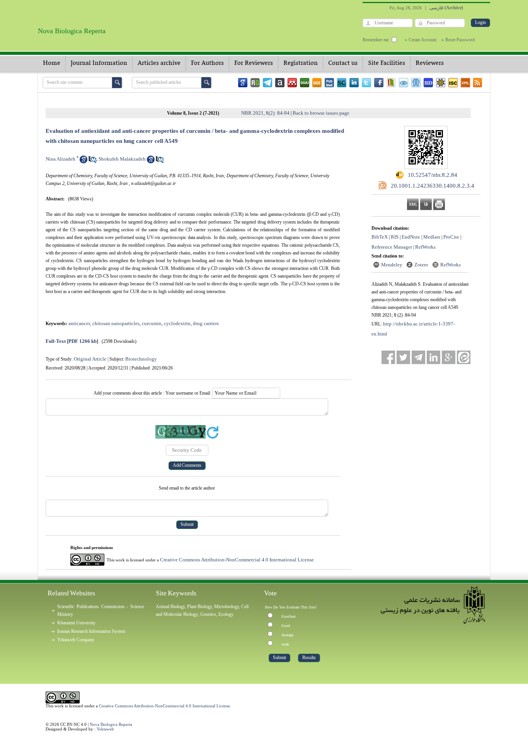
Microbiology (226, 606)
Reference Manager (391, 247)
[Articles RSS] (477, 82)
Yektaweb (105, 729)
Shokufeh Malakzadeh (122, 159)
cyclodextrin (177, 323)
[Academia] (279, 82)
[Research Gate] (255, 82)
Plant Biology (199, 606)
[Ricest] (440, 82)
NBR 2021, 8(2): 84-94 (265, 113)
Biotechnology (141, 359)
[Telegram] (267, 82)
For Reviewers (253, 63)
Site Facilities (386, 63)
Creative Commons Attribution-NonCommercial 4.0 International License (237, 560)
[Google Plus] (448, 357)
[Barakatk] (416, 82)
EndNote (411, 237)
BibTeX (379, 237)
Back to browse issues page (321, 113)
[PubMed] (329, 82)
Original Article (90, 359)
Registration (300, 63)
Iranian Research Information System (91, 631)
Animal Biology (170, 606)
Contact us (343, 63)
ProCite (451, 237)
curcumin (152, 323)
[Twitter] (366, 82)
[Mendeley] (292, 82)
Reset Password (460, 39)
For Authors (207, 63)
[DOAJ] (304, 82)
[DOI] (317, 82)
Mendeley (391, 265)
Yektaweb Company (75, 639)
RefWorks (425, 247)
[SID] (428, 82)
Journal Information (99, 63)
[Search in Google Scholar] (83, 161)
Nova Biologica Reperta (111, 724)
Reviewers (430, 63)
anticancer (79, 323)
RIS (395, 237)
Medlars (431, 237)
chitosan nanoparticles (116, 323)
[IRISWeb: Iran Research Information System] (403, 82)
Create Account (422, 39)
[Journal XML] (465, 82)
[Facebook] (378, 82)
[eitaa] (463, 357)
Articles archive (159, 63)
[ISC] (453, 82)
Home (51, 63)
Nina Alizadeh (60, 159)
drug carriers (206, 323)
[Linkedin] (354, 82)
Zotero (421, 265)
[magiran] (391, 82)
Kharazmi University (76, 622)
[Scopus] (341, 82)
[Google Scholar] (242, 82)
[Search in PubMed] (92, 161)
